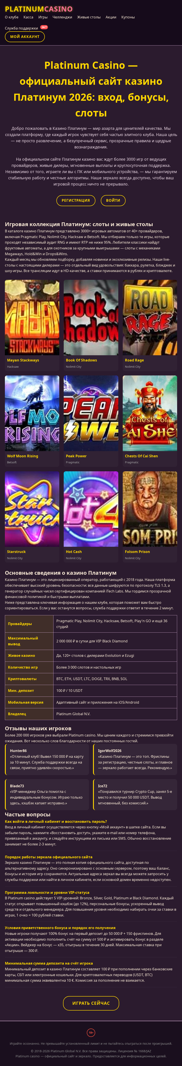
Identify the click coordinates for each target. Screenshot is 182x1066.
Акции (111, 17)
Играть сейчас (91, 1003)
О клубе (11, 17)
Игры (42, 17)
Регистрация (76, 200)
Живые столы (89, 17)
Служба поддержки (26, 28)
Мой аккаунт (25, 36)
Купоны (128, 17)
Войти (113, 200)
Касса (28, 17)
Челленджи (62, 17)
